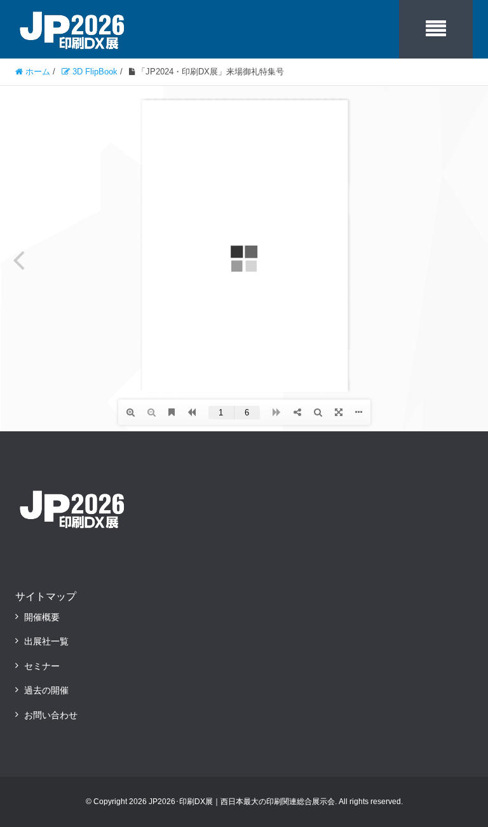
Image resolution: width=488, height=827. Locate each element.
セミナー (42, 666)
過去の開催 (46, 690)
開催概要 (42, 617)
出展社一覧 (46, 641)
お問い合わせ (51, 715)
